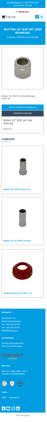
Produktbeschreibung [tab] (22, 107)
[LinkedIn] (18, 408)
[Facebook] (3, 408)
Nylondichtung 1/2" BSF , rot (17, 293)
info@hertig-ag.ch (10, 330)
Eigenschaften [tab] (23, 113)
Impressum (14, 397)
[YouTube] (8, 408)
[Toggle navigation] (42, 17)
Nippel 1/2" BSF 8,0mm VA (16, 189)
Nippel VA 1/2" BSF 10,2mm (17, 241)
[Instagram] (13, 408)
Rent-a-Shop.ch (25, 415)
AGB (5, 397)
